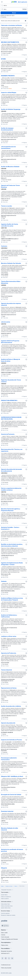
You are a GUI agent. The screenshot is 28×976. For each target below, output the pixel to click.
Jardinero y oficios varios (8, 636)
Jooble (9, 973)
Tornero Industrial (6, 670)
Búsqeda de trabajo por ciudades (8, 915)
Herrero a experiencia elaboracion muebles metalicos (11, 489)
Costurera (4, 246)
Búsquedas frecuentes (6, 889)
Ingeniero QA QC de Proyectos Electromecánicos (10, 341)
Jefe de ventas (5, 322)
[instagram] (5, 958)
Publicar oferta (4, 945)
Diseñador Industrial (7, 811)
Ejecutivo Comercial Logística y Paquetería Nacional (10, 509)
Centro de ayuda (5, 937)
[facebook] (2, 958)
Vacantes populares (5, 913)
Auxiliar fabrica (4, 894)
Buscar (14, 13)
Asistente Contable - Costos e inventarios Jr (10, 528)
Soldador (4, 581)
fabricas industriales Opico (7, 906)
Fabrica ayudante (5, 898)
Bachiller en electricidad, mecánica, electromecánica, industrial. (11, 545)
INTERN (3, 59)
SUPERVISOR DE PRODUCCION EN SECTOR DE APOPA (11, 418)
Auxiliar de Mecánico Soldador (10, 166)
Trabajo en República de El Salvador (9, 939)
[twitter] (9, 958)
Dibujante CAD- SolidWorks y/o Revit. (12, 776)
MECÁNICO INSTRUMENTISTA (10, 42)
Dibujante (4, 868)
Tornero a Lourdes (6, 206)
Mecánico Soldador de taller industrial (9, 829)
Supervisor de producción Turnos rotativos (11, 380)
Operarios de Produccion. (8, 653)
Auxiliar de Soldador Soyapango (10, 109)
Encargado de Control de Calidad (11, 794)
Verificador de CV (5, 953)
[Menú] (2, 2)
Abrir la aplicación (22, 2)
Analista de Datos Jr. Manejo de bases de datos (10, 360)
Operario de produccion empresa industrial (11, 304)
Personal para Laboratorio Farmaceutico (9, 758)
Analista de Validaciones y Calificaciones (9, 616)
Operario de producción (8, 723)
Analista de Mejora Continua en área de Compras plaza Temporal (12, 599)
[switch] (26, 20)
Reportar (25, 38)
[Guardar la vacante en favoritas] (26, 25)
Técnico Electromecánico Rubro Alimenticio (10, 282)
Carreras (3, 934)
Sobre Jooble (4, 932)
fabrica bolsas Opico (5, 904)
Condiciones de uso (5, 964)
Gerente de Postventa (7, 434)
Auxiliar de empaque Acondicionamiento (7, 129)
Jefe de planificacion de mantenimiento (8, 147)
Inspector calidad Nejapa (8, 92)
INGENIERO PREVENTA (8, 75)
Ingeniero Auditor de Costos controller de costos (9, 225)
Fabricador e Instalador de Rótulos (11, 25)
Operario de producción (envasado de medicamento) (11, 470)
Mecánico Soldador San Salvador (11, 263)
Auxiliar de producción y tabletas (11, 706)
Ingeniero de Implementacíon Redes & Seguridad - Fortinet (12, 563)
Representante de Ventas (9, 688)
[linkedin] (12, 958)
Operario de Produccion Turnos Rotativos (10, 186)
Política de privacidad (6, 967)
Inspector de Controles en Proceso (11, 739)
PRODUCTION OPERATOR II (9, 400)
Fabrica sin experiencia (6, 896)
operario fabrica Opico (6, 907)
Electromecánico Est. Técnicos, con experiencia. (11, 450)
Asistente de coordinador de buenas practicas (12, 850)
